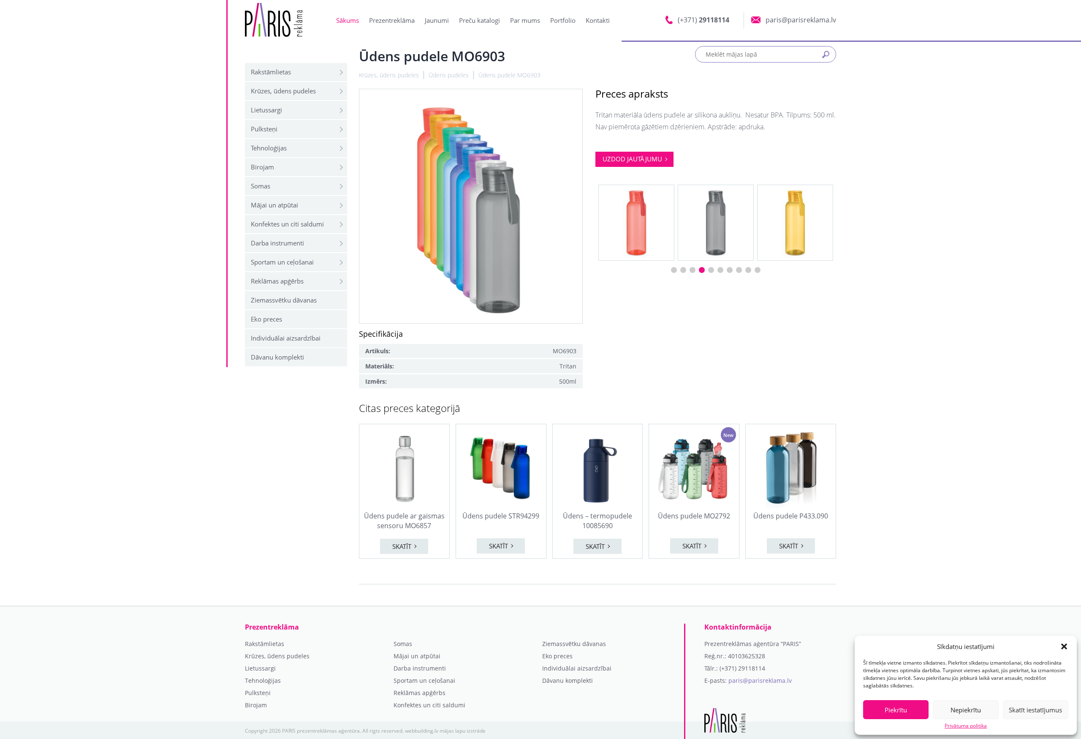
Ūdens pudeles (449, 75)
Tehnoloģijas (269, 148)
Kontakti (598, 20)
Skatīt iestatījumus (1035, 710)
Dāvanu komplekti (277, 357)
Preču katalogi (479, 20)
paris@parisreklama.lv (760, 680)
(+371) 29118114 (742, 668)
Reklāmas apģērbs (277, 281)
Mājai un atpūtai (274, 205)
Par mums (525, 20)
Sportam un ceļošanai (282, 262)
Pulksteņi (264, 129)
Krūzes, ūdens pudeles (283, 91)
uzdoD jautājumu (632, 159)
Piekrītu (896, 710)
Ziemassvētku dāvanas (284, 300)
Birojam (262, 167)
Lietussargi (266, 110)
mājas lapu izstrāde (463, 730)
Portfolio (563, 20)
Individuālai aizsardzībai (285, 338)
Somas (260, 186)
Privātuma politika (966, 725)
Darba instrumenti (277, 243)
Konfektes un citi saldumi (287, 224)
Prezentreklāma (392, 20)
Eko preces (266, 319)
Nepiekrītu (966, 710)
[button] (1064, 646)
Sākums (347, 20)
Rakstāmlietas (271, 72)
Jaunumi (437, 20)
